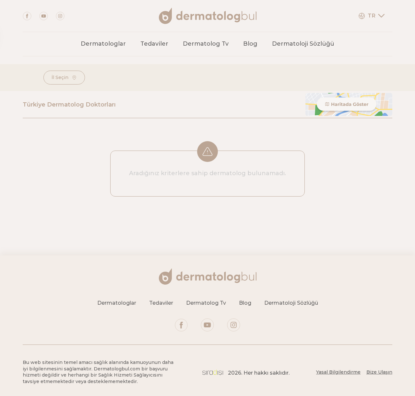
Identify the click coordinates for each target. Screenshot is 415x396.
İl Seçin (60, 77)
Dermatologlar (103, 43)
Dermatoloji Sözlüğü (303, 43)
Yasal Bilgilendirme (338, 372)
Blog (250, 43)
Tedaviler (154, 43)
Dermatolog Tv (206, 43)
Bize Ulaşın (379, 372)
